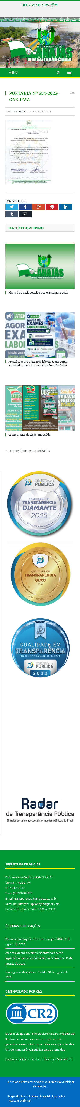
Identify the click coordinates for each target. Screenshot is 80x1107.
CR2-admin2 (18, 111)
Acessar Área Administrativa (47, 1096)
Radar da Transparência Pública (53, 1059)
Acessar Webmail (20, 1100)
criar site (31, 1034)
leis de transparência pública (24, 1049)
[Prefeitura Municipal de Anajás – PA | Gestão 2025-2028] (40, 43)
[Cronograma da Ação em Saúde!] (40, 408)
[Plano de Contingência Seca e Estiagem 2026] (40, 266)
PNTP (23, 1059)
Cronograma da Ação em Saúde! (29, 434)
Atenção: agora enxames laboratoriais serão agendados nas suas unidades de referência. (41, 10)
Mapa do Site (16, 1096)
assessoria (35, 1039)
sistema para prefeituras (58, 1034)
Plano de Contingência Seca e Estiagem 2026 (38, 292)
